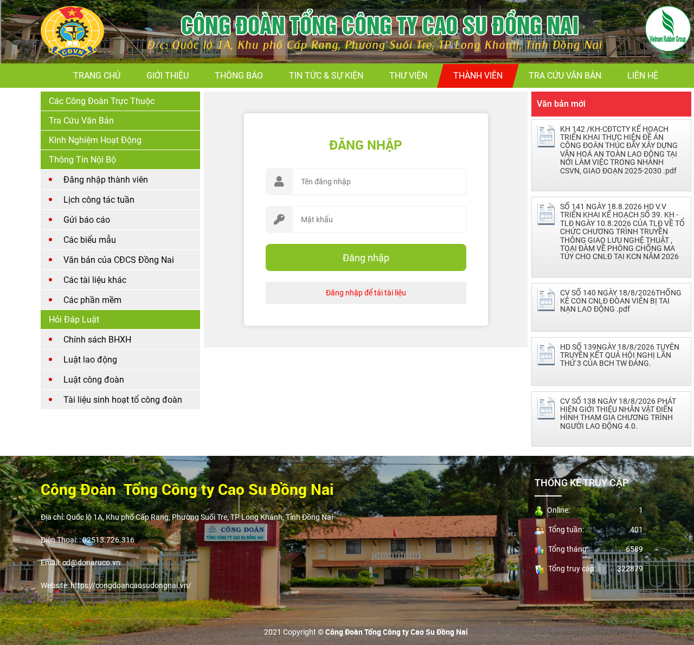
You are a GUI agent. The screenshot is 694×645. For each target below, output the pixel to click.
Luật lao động (90, 359)
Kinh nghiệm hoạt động (95, 140)
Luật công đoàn (93, 380)
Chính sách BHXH (97, 339)
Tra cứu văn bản (565, 75)
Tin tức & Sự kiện (326, 75)
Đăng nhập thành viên (105, 180)
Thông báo (239, 75)
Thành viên (478, 75)
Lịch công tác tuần (98, 200)
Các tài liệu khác (94, 280)
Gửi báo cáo (86, 220)
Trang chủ (96, 75)
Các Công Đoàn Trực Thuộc (102, 101)
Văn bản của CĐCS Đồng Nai (118, 260)
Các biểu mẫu (89, 240)
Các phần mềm (92, 300)
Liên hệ (642, 75)
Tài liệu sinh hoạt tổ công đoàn (122, 400)
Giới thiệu (167, 75)
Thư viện (408, 75)
